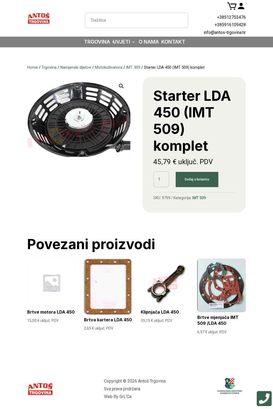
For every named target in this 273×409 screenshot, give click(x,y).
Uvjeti (121, 42)
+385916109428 (230, 24)
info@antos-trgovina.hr (225, 32)
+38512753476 (231, 17)
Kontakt (173, 42)
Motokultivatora (108, 67)
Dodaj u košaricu (197, 179)
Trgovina (97, 42)
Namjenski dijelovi (75, 67)
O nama (149, 42)
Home (32, 67)
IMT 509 (133, 67)
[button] (121, 86)
